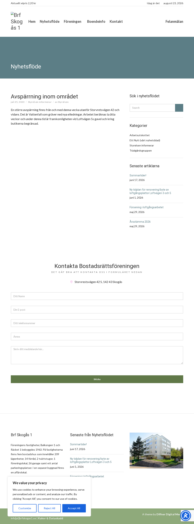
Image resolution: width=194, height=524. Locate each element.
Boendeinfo (96, 21)
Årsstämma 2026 (140, 221)
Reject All (49, 508)
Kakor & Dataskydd (50, 518)
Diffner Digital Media (169, 514)
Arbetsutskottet (140, 135)
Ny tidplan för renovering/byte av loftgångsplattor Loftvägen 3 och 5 (150, 191)
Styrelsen (63, 102)
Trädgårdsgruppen (141, 150)
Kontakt (116, 21)
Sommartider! (138, 175)
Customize (24, 508)
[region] (49, 496)
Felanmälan (174, 21)
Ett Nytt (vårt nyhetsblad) (145, 140)
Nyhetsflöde (49, 21)
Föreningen (72, 21)
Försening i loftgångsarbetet (146, 207)
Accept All (74, 508)
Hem (31, 21)
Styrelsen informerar (40, 102)
